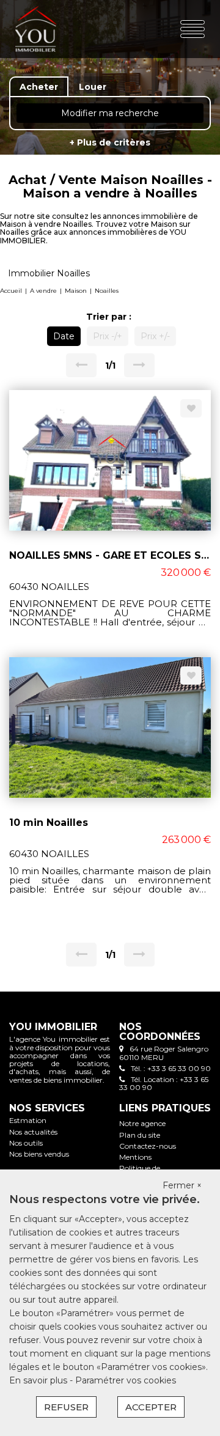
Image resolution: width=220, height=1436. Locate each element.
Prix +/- (155, 336)
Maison (76, 291)
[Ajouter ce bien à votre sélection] (191, 408)
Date (64, 336)
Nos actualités (33, 1131)
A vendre (43, 291)
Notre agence (142, 1123)
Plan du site (139, 1135)
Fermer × (182, 1185)
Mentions (135, 1157)
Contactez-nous (147, 1146)
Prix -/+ (107, 336)
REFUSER (66, 1407)
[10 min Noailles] (110, 726)
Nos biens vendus (39, 1153)
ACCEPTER (151, 1407)
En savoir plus (39, 1380)
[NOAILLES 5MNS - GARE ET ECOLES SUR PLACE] (110, 459)
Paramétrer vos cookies (125, 1380)
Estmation (27, 1120)
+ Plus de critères (110, 142)
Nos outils (26, 1142)
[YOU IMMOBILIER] (47, 29)
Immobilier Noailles (49, 273)
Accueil (11, 291)
